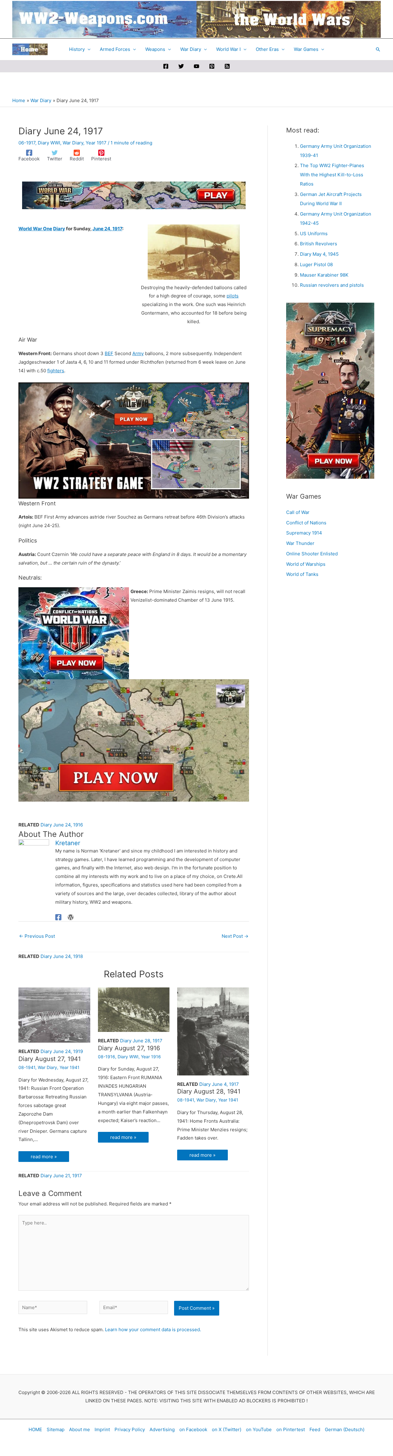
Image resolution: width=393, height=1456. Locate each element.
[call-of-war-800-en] (133, 440)
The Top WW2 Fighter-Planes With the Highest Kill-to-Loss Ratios (332, 175)
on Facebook (193, 1429)
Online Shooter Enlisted (312, 554)
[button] (378, 49)
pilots (233, 296)
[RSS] (227, 66)
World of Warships (305, 564)
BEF (109, 353)
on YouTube (259, 1429)
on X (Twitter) (226, 1429)
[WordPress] (71, 917)
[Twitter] (181, 66)
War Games (306, 49)
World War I (228, 49)
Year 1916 (151, 1056)
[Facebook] (166, 66)
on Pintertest (290, 1429)
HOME (35, 1429)
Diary (59, 229)
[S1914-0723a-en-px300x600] (330, 390)
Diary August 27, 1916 (129, 1048)
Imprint (102, 1429)
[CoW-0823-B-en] (133, 740)
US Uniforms (314, 233)
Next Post (235, 936)
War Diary (190, 49)
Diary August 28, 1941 (208, 1091)
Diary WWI (49, 143)
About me (79, 1429)
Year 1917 (96, 143)
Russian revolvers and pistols (332, 285)
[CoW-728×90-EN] (134, 195)
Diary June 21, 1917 (61, 1175)
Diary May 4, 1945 (319, 254)
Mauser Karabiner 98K (324, 275)
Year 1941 (70, 1067)
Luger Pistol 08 (316, 264)
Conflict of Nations (306, 523)
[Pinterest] (212, 66)
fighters (55, 371)
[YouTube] (196, 66)
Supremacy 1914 (304, 533)
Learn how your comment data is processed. (153, 1329)
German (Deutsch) (344, 1429)
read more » (44, 1156)
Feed (314, 1429)
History (77, 49)
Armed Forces (115, 49)
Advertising (162, 1429)
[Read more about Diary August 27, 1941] (54, 1014)
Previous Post (37, 936)
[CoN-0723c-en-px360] (73, 633)
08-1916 (106, 1056)
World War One (35, 229)
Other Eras (267, 49)
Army (138, 353)
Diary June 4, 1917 (219, 1084)
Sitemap (55, 1429)
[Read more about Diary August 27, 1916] (134, 1009)
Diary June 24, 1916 (62, 825)
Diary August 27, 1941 (49, 1059)
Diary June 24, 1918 (62, 956)
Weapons (155, 49)
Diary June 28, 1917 (141, 1041)
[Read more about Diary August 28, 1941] (213, 1031)
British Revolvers (318, 244)
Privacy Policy (130, 1429)
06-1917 (26, 143)
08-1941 (26, 1067)
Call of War (297, 512)
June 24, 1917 (107, 229)
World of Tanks (302, 574)
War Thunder (300, 543)
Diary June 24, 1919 (62, 1051)
